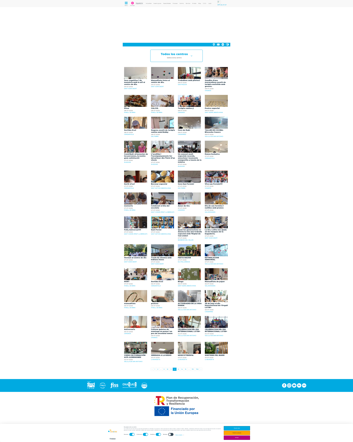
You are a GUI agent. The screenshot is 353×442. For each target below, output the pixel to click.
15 (185, 369)
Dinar (126, 108)
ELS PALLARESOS (184, 261)
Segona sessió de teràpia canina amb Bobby (163, 131)
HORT (126, 282)
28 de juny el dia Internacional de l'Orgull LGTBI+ (216, 305)
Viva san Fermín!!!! (213, 184)
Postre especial (212, 108)
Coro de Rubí (184, 130)
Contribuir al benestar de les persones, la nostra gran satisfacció (136, 156)
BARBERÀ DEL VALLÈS (185, 240)
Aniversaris (129, 329)
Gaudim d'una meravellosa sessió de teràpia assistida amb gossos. (215, 83)
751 (193, 369)
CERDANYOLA (129, 134)
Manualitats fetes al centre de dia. (160, 81)
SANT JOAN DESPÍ (130, 88)
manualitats (130, 303)
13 (178, 369)
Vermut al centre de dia (135, 258)
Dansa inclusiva (212, 154)
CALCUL (154, 108)
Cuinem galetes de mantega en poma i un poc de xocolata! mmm (162, 331)
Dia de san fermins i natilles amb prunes (214, 207)
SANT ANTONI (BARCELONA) (161, 188)
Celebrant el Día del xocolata (160, 207)
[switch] (145, 434)
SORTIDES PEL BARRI (214, 355)
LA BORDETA (155, 359)
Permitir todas (237, 428)
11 (171, 369)
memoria (128, 206)
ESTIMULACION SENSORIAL (212, 259)
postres (154, 303)
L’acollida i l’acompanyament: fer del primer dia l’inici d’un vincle (163, 157)
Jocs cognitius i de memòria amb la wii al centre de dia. (134, 82)
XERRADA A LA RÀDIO (161, 355)
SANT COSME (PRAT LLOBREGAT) (162, 212)
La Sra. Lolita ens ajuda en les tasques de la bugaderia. (216, 232)
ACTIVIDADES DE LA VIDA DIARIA (190, 304)
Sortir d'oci (129, 184)
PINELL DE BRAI (129, 112)
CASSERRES (182, 134)
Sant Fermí (156, 230)
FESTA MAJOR (184, 258)
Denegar (237, 437)
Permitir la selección (237, 432)
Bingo (180, 282)
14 (182, 369)
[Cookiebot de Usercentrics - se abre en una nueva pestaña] (113, 439)
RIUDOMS (127, 162)
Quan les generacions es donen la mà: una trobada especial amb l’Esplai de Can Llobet (190, 233)
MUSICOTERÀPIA (186, 355)
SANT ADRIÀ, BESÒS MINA (214, 112)
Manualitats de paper (215, 282)
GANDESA (181, 112)
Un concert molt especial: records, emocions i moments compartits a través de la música (189, 158)
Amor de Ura (184, 206)
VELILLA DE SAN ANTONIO (214, 136)
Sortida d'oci (130, 130)
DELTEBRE (155, 136)
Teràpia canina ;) (186, 108)
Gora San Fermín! (186, 184)
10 (167, 369)
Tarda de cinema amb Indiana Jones (161, 259)
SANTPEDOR (182, 84)
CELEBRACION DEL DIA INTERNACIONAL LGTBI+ (189, 330)
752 (197, 369)
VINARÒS (208, 90)
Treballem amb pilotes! (189, 80)
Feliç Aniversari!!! (132, 230)
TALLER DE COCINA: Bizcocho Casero (214, 131)
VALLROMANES (210, 212)
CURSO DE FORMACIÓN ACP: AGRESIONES (134, 356)
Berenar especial (159, 184)
